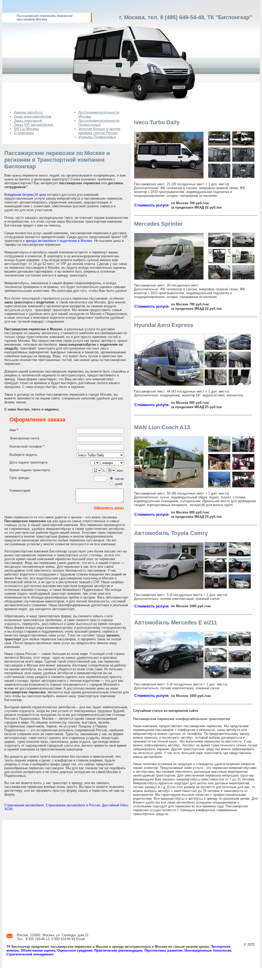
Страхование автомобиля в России (73, 805)
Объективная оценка (38, 950)
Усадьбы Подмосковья (97, 137)
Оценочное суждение (74, 950)
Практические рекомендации (118, 950)
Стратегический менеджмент (29, 954)
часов (119, 479)
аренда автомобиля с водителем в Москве (59, 241)
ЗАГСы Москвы (26, 129)
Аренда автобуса (28, 112)
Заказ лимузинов (28, 120)
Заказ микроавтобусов (32, 116)
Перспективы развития (163, 950)
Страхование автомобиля (24, 805)
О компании (24, 133)
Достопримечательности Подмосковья (98, 122)
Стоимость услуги (151, 205)
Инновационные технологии (207, 950)
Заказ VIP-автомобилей (33, 124)
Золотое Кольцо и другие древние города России (99, 131)
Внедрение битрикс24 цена (25, 195)
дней (118, 484)
